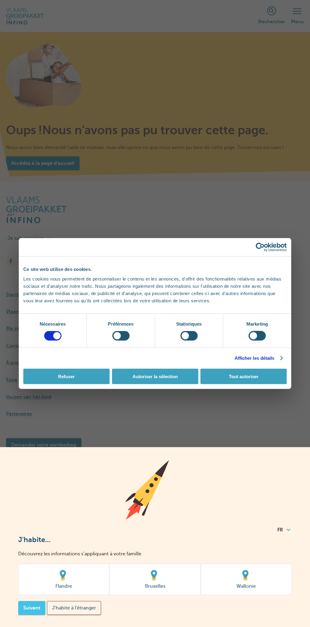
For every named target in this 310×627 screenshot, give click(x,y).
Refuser (66, 376)
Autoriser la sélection (155, 376)
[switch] (121, 336)
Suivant (31, 608)
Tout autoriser (244, 376)
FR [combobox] (280, 530)
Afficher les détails (255, 358)
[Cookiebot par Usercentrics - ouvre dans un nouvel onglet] (260, 247)
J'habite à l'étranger (74, 608)
